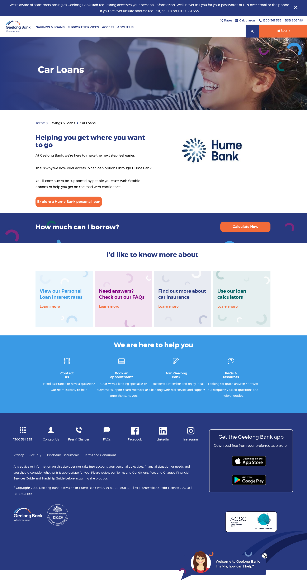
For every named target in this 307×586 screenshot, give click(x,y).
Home (39, 123)
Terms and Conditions (100, 455)
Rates (228, 20)
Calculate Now (245, 226)
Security (35, 455)
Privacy (19, 455)
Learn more (50, 306)
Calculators (247, 20)
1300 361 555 (272, 20)
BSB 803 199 (294, 20)
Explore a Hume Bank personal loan (68, 201)
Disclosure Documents (63, 455)
